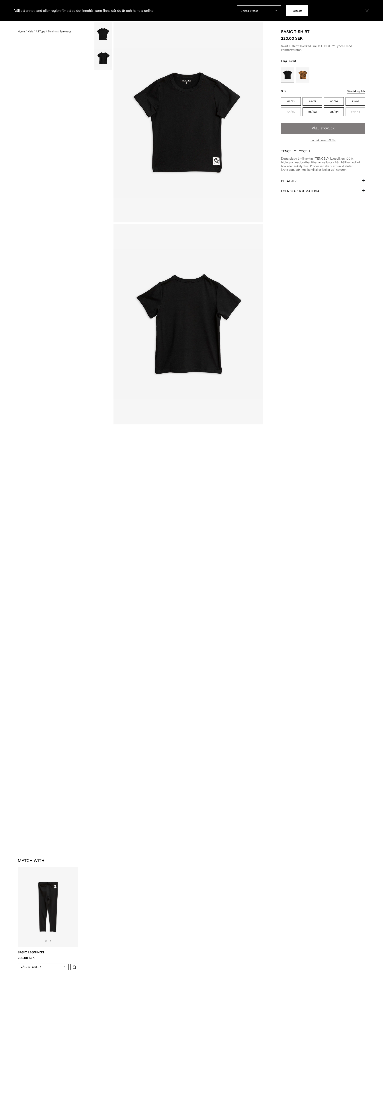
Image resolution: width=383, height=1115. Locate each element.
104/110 (291, 111)
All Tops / (41, 31)
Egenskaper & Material (301, 191)
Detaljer (289, 181)
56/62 (291, 101)
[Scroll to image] (103, 34)
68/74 (312, 101)
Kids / (31, 31)
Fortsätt (297, 10)
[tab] (46, 941)
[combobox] (259, 10)
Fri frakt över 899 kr (323, 140)
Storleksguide (356, 91)
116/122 (312, 111)
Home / (22, 31)
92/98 (355, 101)
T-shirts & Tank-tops (59, 31)
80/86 (334, 101)
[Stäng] (367, 10)
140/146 (355, 111)
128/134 (334, 111)
